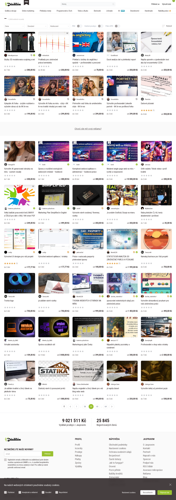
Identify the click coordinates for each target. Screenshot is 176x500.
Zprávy (78, 462)
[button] (70, 406)
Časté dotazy (115, 459)
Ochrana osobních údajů (120, 452)
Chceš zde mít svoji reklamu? (88, 128)
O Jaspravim (148, 444)
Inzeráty (78, 448)
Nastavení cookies (117, 448)
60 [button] (97, 407)
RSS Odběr (148, 466)
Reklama (147, 473)
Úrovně (112, 466)
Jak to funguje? (116, 462)
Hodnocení (54, 26)
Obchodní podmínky (118, 444)
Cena (7, 26)
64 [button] (106, 407)
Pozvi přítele (114, 470)
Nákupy (78, 455)
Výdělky (78, 466)
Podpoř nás (148, 462)
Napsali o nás (149, 455)
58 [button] (85, 407)
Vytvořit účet (166, 4)
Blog (145, 477)
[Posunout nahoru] (64, 406)
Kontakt (146, 448)
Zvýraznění (114, 477)
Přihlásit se (155, 4)
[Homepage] (13, 4)
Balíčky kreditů (116, 473)
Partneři (146, 452)
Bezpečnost (114, 455)
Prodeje (78, 452)
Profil (77, 444)
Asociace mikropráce (153, 470)
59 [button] (91, 407)
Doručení (31, 26)
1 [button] (76, 407)
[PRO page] (26, 2)
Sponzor (147, 459)
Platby (78, 459)
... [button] (80, 407)
